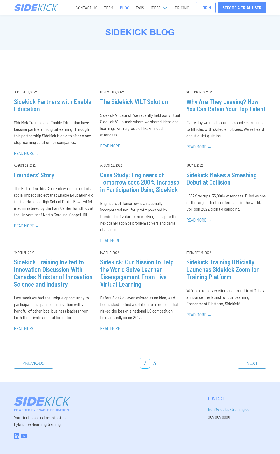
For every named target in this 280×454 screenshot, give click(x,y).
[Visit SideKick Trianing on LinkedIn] (16, 437)
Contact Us (86, 7)
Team (108, 7)
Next (252, 363)
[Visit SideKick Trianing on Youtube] (24, 437)
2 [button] (145, 363)
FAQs (140, 7)
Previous (33, 363)
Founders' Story (34, 175)
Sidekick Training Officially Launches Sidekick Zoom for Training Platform (222, 269)
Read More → (26, 153)
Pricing (182, 7)
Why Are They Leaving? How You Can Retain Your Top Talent (226, 105)
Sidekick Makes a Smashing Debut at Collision (221, 178)
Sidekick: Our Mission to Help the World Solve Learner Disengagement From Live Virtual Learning (137, 273)
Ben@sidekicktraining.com (230, 409)
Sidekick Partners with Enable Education (52, 105)
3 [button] (154, 363)
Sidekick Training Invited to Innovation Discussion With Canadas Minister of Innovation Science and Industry (53, 273)
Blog (124, 7)
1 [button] (136, 363)
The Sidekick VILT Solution (134, 101)
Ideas (156, 7)
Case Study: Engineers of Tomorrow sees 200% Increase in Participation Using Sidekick (139, 182)
